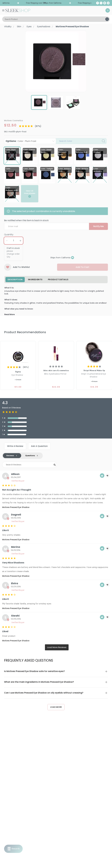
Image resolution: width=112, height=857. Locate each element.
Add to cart (82, 267)
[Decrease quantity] (7, 240)
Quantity (8, 234)
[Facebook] (97, 3)
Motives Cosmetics (13, 120)
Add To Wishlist (21, 267)
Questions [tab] (30, 455)
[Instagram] (104, 3)
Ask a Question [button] (39, 446)
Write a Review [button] (15, 446)
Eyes (29, 26)
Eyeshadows (43, 26)
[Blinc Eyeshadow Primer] (56, 352)
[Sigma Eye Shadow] (18, 352)
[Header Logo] (17, 10)
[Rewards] (13, 849)
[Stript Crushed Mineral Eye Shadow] (94, 352)
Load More (56, 707)
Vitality (7, 26)
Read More (9, 314)
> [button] (57, 647)
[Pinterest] (108, 3)
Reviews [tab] (10, 455)
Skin (19, 26)
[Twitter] (101, 3)
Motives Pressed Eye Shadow (15, 507)
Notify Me (98, 226)
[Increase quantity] (20, 240)
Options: (21, 141)
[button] (102, 475)
